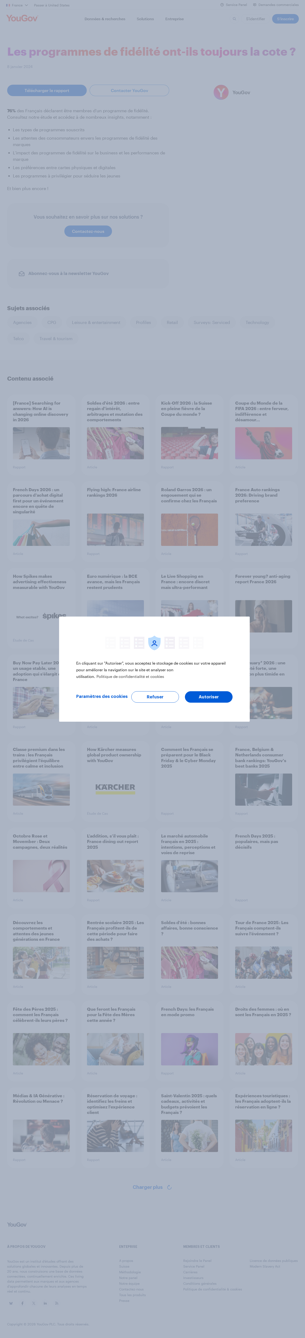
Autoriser (209, 697)
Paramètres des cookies (102, 696)
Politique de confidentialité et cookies (130, 676)
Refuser (155, 697)
